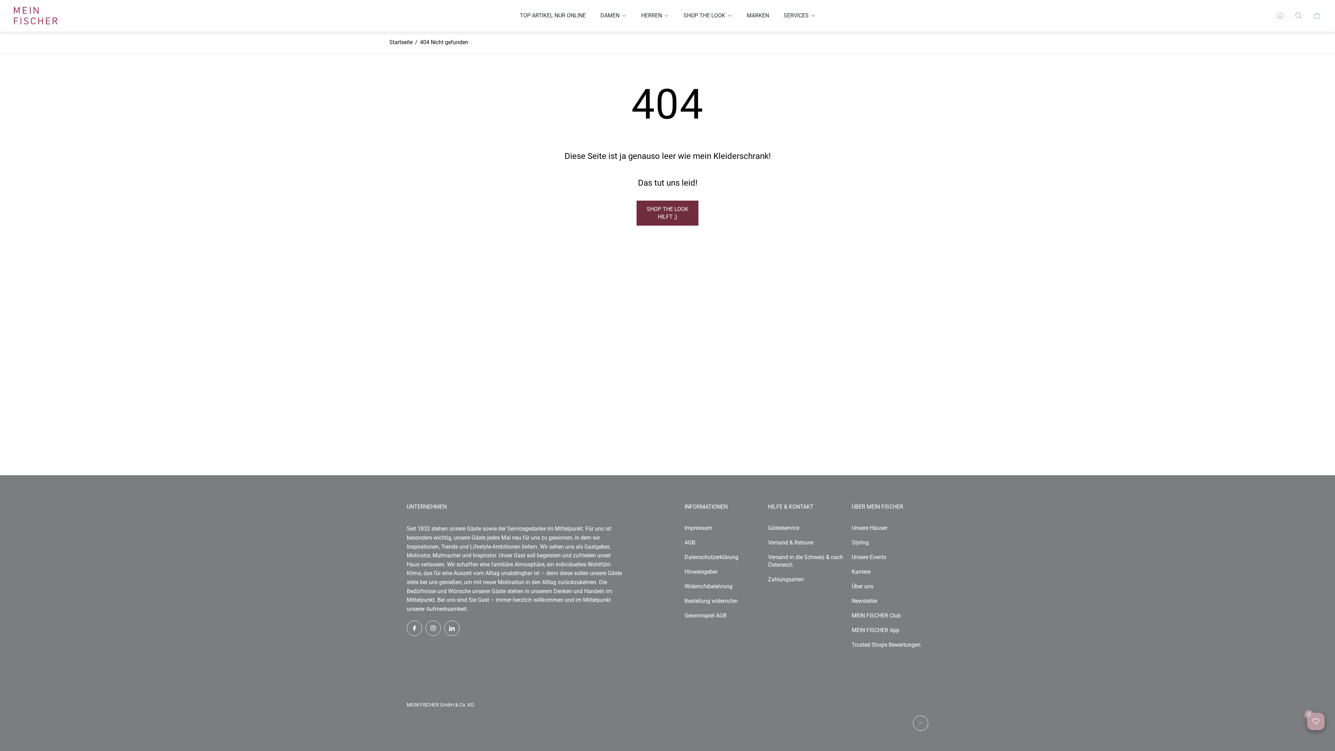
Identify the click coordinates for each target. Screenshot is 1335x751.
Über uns (862, 586)
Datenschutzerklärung (711, 557)
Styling (860, 542)
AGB (690, 542)
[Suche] (1298, 15)
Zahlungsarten (786, 579)
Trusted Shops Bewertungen (886, 644)
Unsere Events (869, 557)
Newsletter (864, 601)
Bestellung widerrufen (711, 601)
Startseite (401, 42)
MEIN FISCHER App (875, 630)
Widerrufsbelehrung (709, 586)
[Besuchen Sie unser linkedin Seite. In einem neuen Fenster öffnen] (452, 628)
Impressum (698, 528)
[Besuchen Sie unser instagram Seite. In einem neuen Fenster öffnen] (433, 628)
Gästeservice (783, 528)
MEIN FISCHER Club (876, 615)
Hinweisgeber (701, 571)
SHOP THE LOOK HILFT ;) (667, 213)
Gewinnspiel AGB (706, 615)
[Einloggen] (1280, 15)
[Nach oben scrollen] (920, 723)
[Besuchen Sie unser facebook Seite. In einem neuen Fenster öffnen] (414, 628)
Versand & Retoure (790, 542)
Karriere (861, 571)
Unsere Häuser (869, 528)
